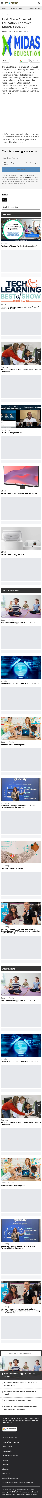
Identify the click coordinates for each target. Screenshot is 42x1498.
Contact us (6, 1474)
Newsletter (36, 61)
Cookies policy (7, 1451)
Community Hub (34, 8)
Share (7, 61)
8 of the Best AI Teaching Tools (17, 1400)
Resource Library (17, 8)
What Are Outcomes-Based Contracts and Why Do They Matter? (20, 1408)
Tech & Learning (9, 31)
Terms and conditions (9, 1437)
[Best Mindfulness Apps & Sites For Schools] (21, 1368)
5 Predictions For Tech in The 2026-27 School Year (20, 1383)
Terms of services (26, 175)
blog (4, 200)
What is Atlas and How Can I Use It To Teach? (20, 1392)
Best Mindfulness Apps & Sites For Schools (19, 1375)
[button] (2, 3)
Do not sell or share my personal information (17, 1483)
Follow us (25, 61)
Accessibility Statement (10, 1478)
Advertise (5, 1465)
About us (5, 1469)
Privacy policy (7, 1446)
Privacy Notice (29, 177)
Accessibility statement (10, 1455)
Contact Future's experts (10, 1442)
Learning (5, 14)
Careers (5, 1460)
